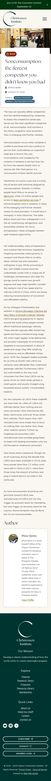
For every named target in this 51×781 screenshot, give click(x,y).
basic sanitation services (26, 200)
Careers (25, 715)
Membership (25, 692)
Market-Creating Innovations (20, 101)
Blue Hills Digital (31, 773)
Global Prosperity (23, 98)
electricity (9, 196)
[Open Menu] (44, 19)
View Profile (28, 600)
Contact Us (25, 719)
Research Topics (25, 680)
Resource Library (25, 688)
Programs (25, 684)
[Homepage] (15, 19)
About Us (25, 708)
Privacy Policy (25, 769)
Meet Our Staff (25, 711)
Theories (25, 676)
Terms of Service (39, 769)
